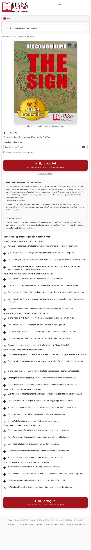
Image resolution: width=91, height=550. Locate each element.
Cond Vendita (22, 524)
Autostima (20, 36)
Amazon (70, 524)
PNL (15, 36)
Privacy (32, 524)
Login (59, 4)
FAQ (55, 524)
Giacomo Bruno (57, 126)
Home (3, 36)
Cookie (39, 524)
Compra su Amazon (45, 174)
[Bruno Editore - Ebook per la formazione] (15, 7)
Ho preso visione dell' (20, 152)
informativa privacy (27, 152)
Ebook (9, 36)
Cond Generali (10, 524)
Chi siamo (48, 524)
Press (62, 524)
